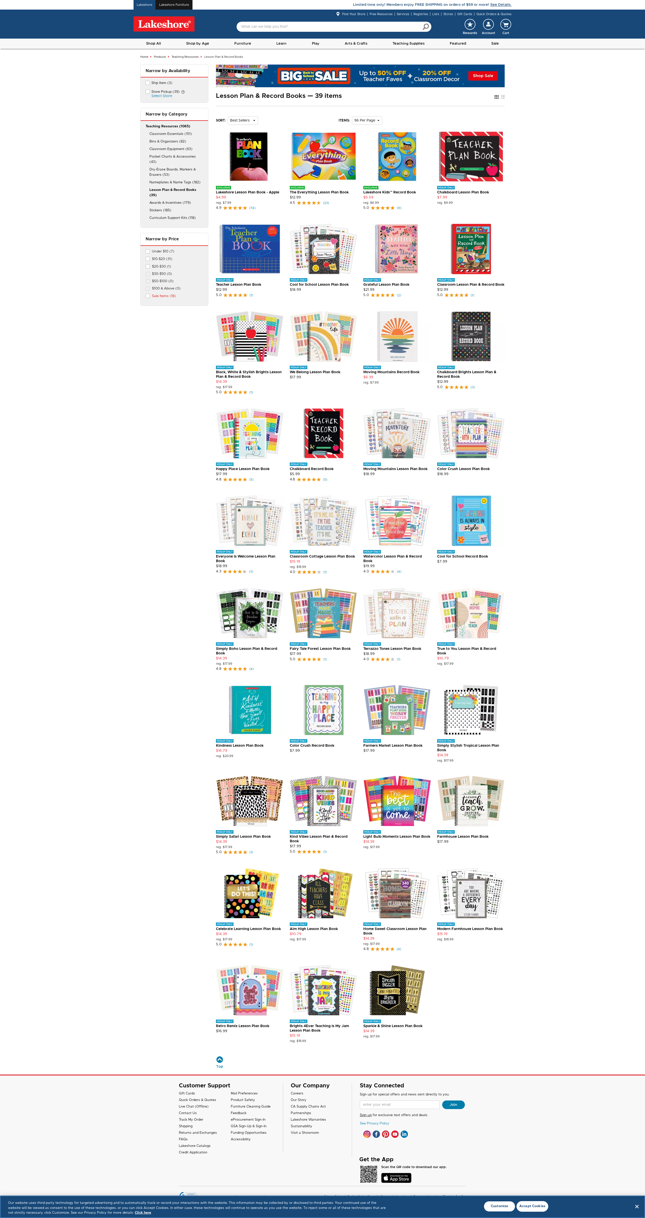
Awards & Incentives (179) (170, 203)
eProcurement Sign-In (248, 1119)
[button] (488, 27)
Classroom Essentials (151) (170, 134)
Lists (435, 14)
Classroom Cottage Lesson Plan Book (322, 556)
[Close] (636, 1206)
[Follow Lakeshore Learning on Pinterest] (385, 1134)
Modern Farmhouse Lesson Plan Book (470, 929)
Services (403, 14)
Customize (499, 1206)
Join (453, 1105)
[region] (322, 1207)
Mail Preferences (244, 1093)
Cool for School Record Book (462, 556)
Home (144, 56)
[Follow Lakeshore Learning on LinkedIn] (404, 1134)
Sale (495, 43)
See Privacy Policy (374, 1123)
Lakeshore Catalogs (195, 1146)
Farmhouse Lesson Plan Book (463, 836)
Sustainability (301, 1126)
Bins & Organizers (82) (167, 141)
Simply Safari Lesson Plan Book (243, 836)
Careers (297, 1093)
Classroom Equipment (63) (170, 149)
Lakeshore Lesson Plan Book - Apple (247, 192)
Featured (458, 43)
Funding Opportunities (249, 1133)
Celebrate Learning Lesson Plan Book (248, 929)
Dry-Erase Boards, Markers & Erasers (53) (172, 172)
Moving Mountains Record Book (391, 372)
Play (315, 43)
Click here (143, 1212)
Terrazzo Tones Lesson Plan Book (392, 649)
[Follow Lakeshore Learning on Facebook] (376, 1134)
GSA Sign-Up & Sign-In (249, 1126)
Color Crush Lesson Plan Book (463, 469)
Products (160, 56)
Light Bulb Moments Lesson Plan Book (396, 836)
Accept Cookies (532, 1206)
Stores (448, 14)
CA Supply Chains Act (308, 1106)
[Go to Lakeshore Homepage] (164, 24)
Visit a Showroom (305, 1133)
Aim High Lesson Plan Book (314, 929)
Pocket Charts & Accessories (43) (172, 159)
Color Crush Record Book (312, 745)
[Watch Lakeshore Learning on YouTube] (395, 1134)
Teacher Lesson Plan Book (238, 284)
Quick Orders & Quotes (493, 14)
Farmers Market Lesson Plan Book (393, 745)
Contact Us (188, 1113)
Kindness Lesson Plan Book (240, 745)
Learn (281, 43)
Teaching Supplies (409, 43)
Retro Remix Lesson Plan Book (242, 1026)
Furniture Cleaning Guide (251, 1106)
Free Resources (381, 14)
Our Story (298, 1100)
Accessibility (241, 1139)
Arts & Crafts (356, 43)
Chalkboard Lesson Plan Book (463, 192)
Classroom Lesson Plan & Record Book (470, 284)
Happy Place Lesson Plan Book (243, 469)
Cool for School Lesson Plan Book (319, 284)
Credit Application (193, 1152)
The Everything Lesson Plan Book (319, 192)
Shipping (185, 1126)
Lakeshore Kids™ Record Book (389, 192)
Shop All (153, 43)
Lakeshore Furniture (174, 4)
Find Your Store (353, 14)
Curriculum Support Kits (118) (172, 218)
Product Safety (243, 1100)
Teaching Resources (185, 56)
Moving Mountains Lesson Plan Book (395, 469)
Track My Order (191, 1119)
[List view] (503, 97)
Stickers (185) (160, 210)
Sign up (366, 1115)
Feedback (238, 1113)
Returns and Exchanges (198, 1133)
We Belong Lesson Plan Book (315, 372)
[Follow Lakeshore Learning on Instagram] (367, 1134)
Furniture (242, 43)
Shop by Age (197, 43)
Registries (420, 14)
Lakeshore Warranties (308, 1119)
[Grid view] (496, 97)
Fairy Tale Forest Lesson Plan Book (320, 649)
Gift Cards (464, 14)
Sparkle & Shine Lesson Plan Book (393, 1026)
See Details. (500, 5)
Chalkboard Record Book (312, 469)
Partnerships (301, 1113)
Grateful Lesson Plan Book (386, 284)
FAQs (183, 1139)
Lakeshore (144, 4)
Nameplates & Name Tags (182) (175, 182)
